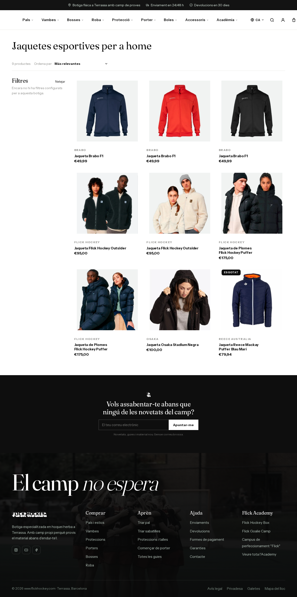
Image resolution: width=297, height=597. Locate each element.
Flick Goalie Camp (256, 531)
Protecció (121, 20)
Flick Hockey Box (255, 522)
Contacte (197, 556)
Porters (92, 548)
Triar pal (144, 522)
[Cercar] (272, 20)
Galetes (253, 588)
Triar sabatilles (149, 531)
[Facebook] (36, 550)
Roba (96, 20)
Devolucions (200, 531)
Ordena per (43, 64)
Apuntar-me (183, 425)
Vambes (49, 20)
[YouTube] (26, 550)
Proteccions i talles (153, 539)
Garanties (198, 548)
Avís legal (214, 588)
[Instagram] (16, 550)
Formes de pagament (207, 539)
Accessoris (195, 20)
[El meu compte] (283, 20)
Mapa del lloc (275, 588)
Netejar (60, 81)
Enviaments (199, 522)
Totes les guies (150, 556)
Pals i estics (95, 522)
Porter (147, 20)
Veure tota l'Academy (259, 554)
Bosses (73, 20)
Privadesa (235, 588)
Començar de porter (154, 548)
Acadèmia (225, 20)
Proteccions (95, 539)
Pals (26, 20)
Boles (169, 20)
